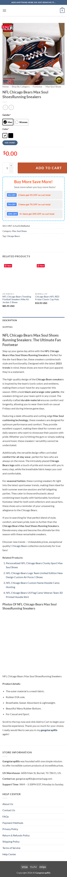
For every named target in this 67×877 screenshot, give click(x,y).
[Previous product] (11, 107)
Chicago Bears (13, 236)
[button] (4, 10)
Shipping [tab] (7, 327)
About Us (7, 803)
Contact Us (8, 810)
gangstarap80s (49, 730)
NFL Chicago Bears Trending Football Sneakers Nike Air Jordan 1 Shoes (16, 299)
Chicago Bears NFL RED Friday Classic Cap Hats (47, 298)
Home (5, 86)
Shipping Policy (11, 841)
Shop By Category (21, 86)
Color (5, 129)
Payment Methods (12, 822)
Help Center (9, 854)
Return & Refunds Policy (16, 835)
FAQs (5, 816)
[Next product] (5, 107)
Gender (6, 114)
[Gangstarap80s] (33, 10)
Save (7, 27)
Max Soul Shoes (53, 86)
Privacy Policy (10, 829)
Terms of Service (11, 847)
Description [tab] (9, 320)
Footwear (37, 86)
